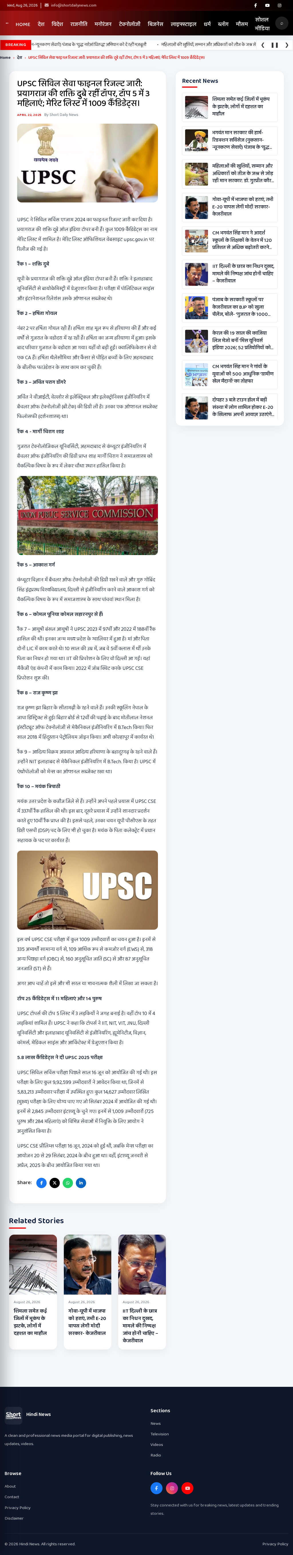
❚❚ (274, 45)
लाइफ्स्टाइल (183, 24)
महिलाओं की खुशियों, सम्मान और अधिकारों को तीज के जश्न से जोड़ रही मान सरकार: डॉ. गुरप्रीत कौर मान (242, 173)
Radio (156, 1455)
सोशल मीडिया (262, 24)
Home (22, 24)
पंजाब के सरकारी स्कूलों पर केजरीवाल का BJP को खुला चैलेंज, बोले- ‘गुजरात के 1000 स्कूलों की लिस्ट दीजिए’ (240, 307)
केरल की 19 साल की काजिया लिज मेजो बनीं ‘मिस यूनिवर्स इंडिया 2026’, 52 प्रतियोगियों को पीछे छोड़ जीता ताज (241, 340)
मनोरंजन (103, 24)
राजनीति (78, 24)
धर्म (207, 24)
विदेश (57, 24)
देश (41, 24)
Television (160, 1434)
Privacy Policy (18, 1507)
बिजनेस (155, 24)
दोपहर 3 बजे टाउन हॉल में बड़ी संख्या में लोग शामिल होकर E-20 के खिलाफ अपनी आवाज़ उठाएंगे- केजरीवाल (243, 407)
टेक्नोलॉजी (129, 24)
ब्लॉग (223, 24)
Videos (157, 1444)
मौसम (242, 24)
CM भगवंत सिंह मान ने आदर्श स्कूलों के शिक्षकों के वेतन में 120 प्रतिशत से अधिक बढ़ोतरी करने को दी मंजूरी (242, 240)
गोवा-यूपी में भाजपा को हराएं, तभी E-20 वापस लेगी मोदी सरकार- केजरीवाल (87, 1322)
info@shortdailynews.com (73, 5)
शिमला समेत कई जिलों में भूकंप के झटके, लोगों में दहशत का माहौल (30, 1322)
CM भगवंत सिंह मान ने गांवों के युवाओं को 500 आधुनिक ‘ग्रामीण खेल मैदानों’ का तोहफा (243, 374)
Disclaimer (14, 1518)
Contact (12, 1496)
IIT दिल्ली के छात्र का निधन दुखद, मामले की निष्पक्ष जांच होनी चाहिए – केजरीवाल (140, 1326)
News (156, 1423)
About (10, 1486)
